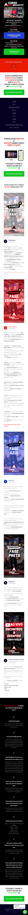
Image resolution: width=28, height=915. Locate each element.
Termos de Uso (12, 910)
